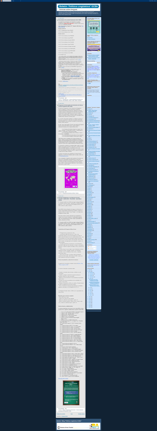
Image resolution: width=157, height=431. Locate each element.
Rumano (89, 235)
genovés (89, 209)
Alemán (89, 186)
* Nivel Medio (90, 165)
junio (90, 289)
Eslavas (89, 203)
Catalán (89, 194)
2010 (90, 305)
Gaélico (89, 206)
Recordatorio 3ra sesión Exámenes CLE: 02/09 (69, 20)
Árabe (89, 189)
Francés (70, 100)
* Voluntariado (90, 185)
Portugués (79, 100)
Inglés (73, 100)
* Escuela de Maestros (92, 141)
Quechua (89, 233)
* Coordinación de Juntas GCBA (94, 122)
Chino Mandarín (65, 100)
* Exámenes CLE (65, 99)
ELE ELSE (90, 201)
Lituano (89, 224)
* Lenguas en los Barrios (92, 163)
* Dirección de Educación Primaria (94, 130)
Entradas (90, 246)
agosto (90, 278)
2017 (90, 271)
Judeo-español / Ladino (92, 218)
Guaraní (89, 212)
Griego (89, 210)
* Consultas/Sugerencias (92, 117)
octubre (90, 275)
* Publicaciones (91, 176)
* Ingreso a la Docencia (92, 159)
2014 (90, 299)
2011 (90, 304)
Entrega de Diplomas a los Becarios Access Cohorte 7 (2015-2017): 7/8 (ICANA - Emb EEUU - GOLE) (70, 199)
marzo (90, 293)
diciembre (91, 272)
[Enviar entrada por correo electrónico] (66, 191)
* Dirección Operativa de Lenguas (94, 135)
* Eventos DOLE (91, 144)
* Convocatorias (91, 119)
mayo (90, 290)
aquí (88, 78)
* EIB (89, 138)
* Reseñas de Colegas (92, 179)
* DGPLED (90, 128)
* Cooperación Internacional (70, 409)
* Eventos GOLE (91, 145)
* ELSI (89, 139)
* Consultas (90, 116)
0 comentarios (61, 191)
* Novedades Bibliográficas (93, 166)
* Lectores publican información (93, 161)
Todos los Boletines (91, 39)
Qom (89, 232)
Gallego (89, 207)
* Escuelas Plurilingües (92, 142)
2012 (90, 302)
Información (90, 37)
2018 (90, 269)
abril (90, 292)
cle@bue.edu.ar (61, 93)
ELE (89, 200)
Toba (89, 238)
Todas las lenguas (91, 239)
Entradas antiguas (81, 413)
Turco (89, 241)
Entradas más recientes (61, 413)
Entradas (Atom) (65, 416)
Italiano (76, 100)
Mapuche (90, 227)
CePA (89, 195)
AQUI (90, 83)
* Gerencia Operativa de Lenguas (94, 148)
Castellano (90, 192)
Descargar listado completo (63, 378)
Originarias (90, 229)
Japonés (89, 216)
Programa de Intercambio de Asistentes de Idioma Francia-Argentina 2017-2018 (70, 106)
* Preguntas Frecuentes (92, 169)
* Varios (89, 183)
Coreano (89, 198)
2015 (90, 298)
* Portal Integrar (91, 168)
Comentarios (91, 248)
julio (90, 287)
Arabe (89, 188)
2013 (90, 301)
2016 (90, 296)
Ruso (89, 236)
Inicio (72, 413)
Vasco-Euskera (91, 242)
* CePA (89, 114)
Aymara (89, 191)
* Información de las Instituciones (94, 155)
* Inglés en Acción (91, 158)
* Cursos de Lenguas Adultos (93, 127)
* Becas (63, 409)
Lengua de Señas (91, 221)
